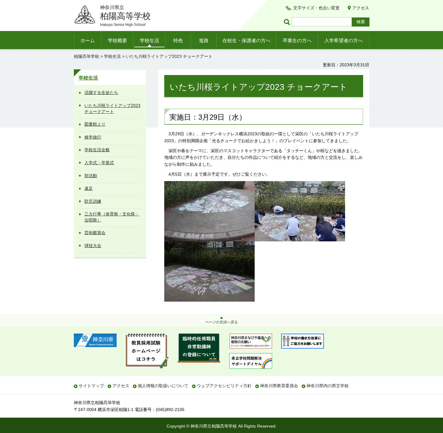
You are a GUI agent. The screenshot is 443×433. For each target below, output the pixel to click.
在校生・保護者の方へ (246, 40)
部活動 (90, 175)
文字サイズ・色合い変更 (316, 7)
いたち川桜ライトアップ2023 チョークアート (112, 108)
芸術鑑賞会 (94, 232)
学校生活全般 (97, 149)
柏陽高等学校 (86, 56)
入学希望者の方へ (343, 40)
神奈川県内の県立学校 (327, 385)
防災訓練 (92, 201)
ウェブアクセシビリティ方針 (224, 385)
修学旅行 (92, 137)
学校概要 (117, 40)
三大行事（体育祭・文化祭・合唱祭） (111, 217)
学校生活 (149, 40)
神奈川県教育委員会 (279, 385)
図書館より (94, 124)
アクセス (360, 7)
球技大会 (92, 245)
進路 (204, 40)
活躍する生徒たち (101, 92)
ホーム (87, 40)
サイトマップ (91, 385)
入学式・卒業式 (99, 162)
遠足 (88, 188)
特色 (178, 40)
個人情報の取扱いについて (163, 385)
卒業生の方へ (297, 40)
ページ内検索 (288, 22)
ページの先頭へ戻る (221, 322)
